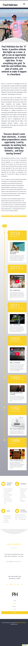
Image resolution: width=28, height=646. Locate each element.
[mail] (21, 584)
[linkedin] (18, 584)
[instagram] (14, 584)
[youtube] (11, 584)
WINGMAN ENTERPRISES (21, 622)
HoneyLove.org (23, 489)
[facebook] (7, 584)
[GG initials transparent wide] (14, 591)
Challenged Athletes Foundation (22, 493)
